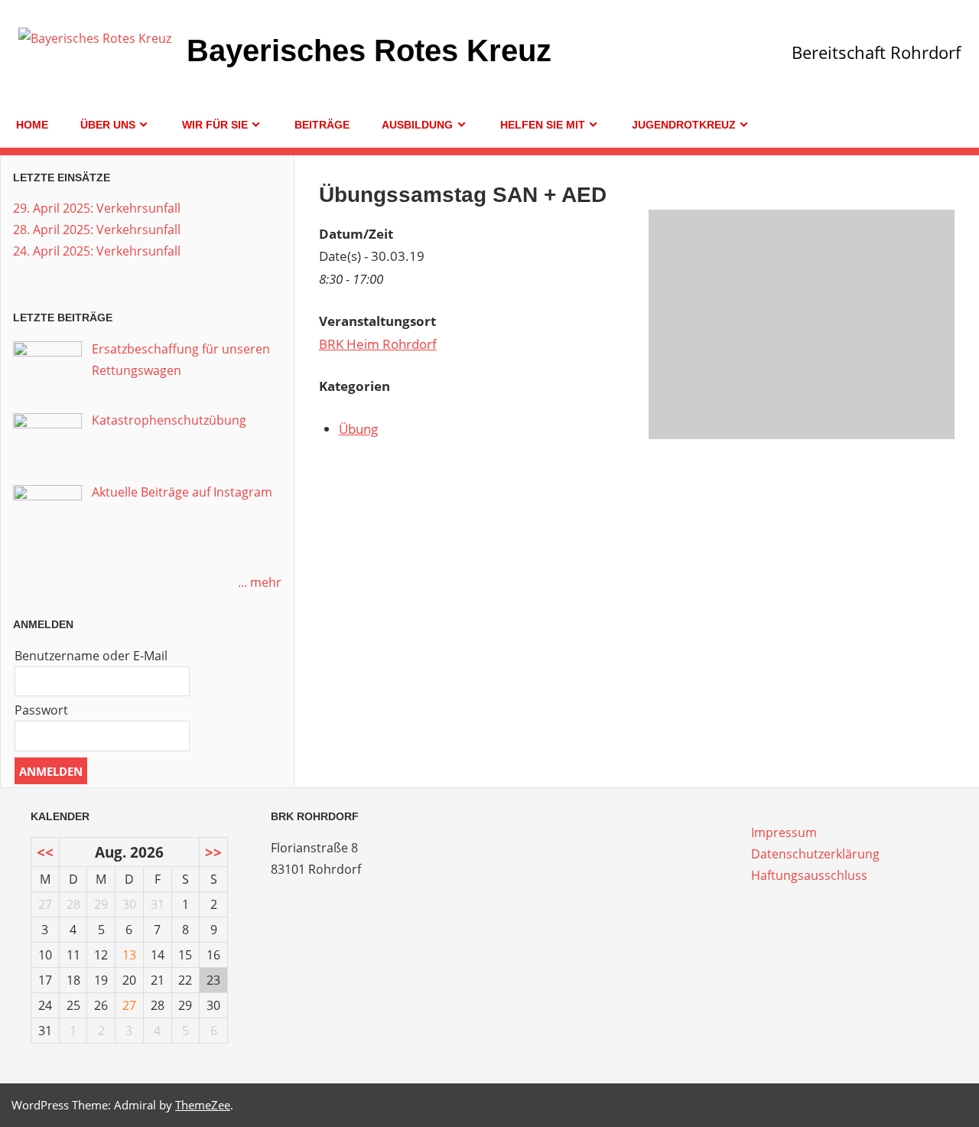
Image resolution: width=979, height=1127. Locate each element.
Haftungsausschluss (809, 875)
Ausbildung (417, 125)
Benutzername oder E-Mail (91, 655)
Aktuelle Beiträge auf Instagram (182, 492)
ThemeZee (202, 1104)
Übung (358, 429)
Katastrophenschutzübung (169, 420)
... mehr (259, 582)
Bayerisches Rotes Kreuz (369, 50)
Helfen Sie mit (542, 125)
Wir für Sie (215, 125)
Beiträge (322, 125)
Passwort (41, 710)
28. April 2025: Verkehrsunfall (97, 229)
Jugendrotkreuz (684, 125)
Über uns (107, 125)
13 (129, 954)
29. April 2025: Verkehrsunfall (97, 208)
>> (213, 852)
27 (129, 1005)
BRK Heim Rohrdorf (378, 344)
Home (32, 125)
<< (45, 852)
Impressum (784, 832)
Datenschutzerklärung (815, 853)
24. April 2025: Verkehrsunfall (97, 251)
